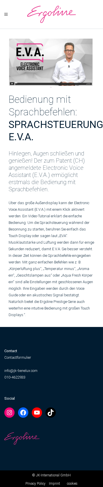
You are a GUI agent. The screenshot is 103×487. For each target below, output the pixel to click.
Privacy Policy (35, 484)
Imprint (54, 484)
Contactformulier (17, 357)
